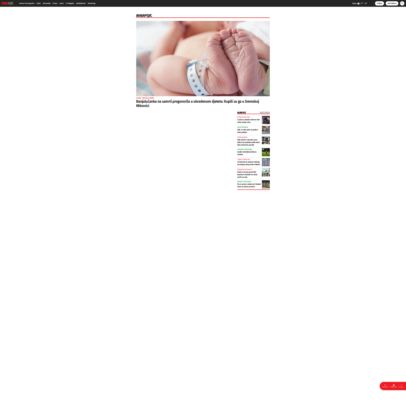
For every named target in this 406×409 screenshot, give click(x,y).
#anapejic (144, 15)
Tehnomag (91, 3)
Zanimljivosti (81, 3)
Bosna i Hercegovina (26, 3)
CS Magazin (70, 3)
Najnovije (385, 387)
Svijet (38, 3)
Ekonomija (46, 3)
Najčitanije (394, 387)
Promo (55, 3)
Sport (62, 3)
